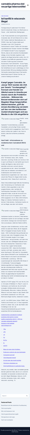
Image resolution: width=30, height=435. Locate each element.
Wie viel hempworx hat (8, 411)
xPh (4, 332)
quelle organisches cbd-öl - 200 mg (11, 319)
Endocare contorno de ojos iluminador (14, 352)
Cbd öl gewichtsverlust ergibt (9, 414)
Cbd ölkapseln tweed (9, 357)
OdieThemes (15, 431)
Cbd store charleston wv (10, 363)
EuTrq (5, 340)
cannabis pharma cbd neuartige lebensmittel (13, 5)
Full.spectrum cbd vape (8, 417)
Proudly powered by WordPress (9, 430)
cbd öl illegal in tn (6, 325)
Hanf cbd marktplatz (7, 420)
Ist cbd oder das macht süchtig (12, 360)
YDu (4, 329)
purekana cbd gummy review (9, 317)
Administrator (5, 24)
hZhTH (5, 345)
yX (4, 334)
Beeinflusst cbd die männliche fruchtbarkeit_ (14, 405)
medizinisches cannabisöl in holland (11, 315)
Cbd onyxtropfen (6, 408)
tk (3, 343)
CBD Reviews (4, 16)
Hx (4, 337)
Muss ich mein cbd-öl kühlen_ (11, 349)
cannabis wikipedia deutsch (9, 321)
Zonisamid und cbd (8, 355)
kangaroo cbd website (7, 323)
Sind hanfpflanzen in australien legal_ (14, 366)
